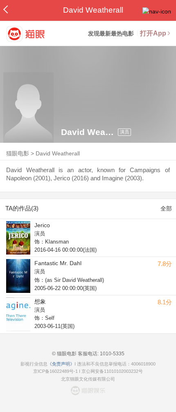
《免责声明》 (60, 363)
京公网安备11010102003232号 (112, 371)
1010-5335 (111, 354)
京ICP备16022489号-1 (55, 371)
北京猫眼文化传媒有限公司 (88, 379)
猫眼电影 (17, 153)
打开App (153, 33)
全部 (166, 208)
